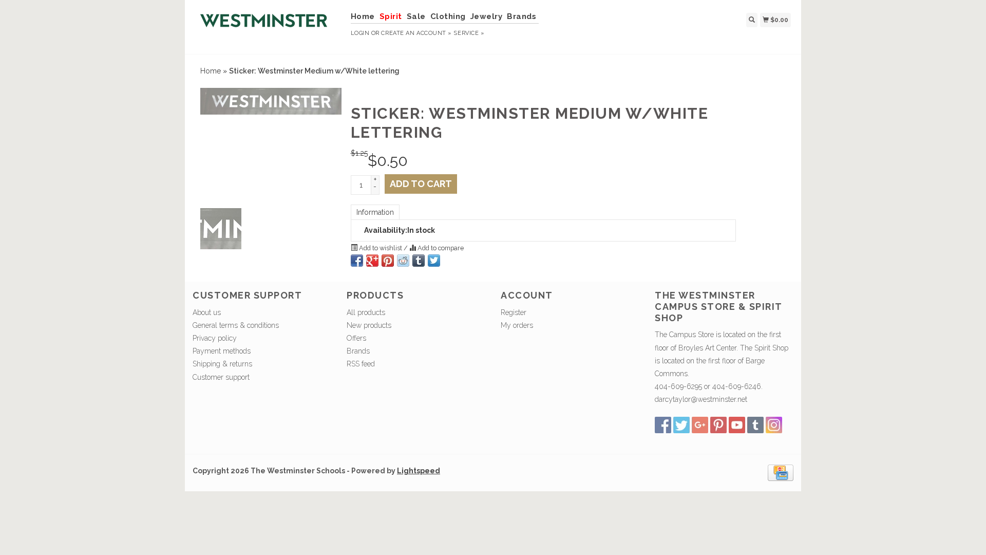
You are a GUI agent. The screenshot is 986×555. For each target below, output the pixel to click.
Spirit (391, 16)
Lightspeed (418, 471)
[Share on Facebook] (357, 260)
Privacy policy (215, 338)
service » (468, 33)
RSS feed (361, 364)
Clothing (448, 16)
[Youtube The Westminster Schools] (737, 425)
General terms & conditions (236, 325)
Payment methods (222, 351)
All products (366, 312)
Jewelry (486, 16)
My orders (517, 325)
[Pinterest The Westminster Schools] (718, 425)
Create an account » (416, 33)
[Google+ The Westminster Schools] (700, 425)
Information (375, 212)
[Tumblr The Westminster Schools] (755, 425)
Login (360, 33)
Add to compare (440, 248)
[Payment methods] (780, 472)
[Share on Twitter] (434, 260)
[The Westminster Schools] (267, 25)
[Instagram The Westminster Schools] (774, 425)
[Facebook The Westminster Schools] (663, 425)
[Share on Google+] (372, 260)
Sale (416, 16)
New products (369, 325)
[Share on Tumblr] (418, 260)
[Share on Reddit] (403, 260)
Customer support (221, 377)
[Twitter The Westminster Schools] (681, 425)
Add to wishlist (380, 248)
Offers (356, 338)
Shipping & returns (222, 364)
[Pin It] (388, 260)
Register (513, 312)
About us (207, 312)
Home (363, 16)
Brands (521, 16)
